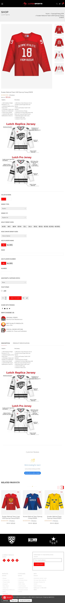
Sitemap (5, 593)
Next (62, 487)
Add (5, 291)
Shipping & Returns (9, 589)
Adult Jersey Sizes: (7, 222)
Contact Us (6, 580)
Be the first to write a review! (32, 473)
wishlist (8, 504)
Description (5, 343)
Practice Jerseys (23, 589)
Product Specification (21, 343)
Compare (27, 298)
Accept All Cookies (25, 600)
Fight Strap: (5, 287)
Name (3, 250)
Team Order (6, 582)
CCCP (20, 591)
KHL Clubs (22, 584)
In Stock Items (23, 580)
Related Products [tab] (10, 482)
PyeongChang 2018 (57, 13)
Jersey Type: (5, 204)
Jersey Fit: (4, 213)
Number (4, 268)
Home (48, 13)
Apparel (21, 578)
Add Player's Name (7, 240)
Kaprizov (21, 582)
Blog (4, 591)
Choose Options (8, 499)
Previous (59, 487)
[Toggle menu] (2, 4)
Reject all (14, 600)
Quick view (13, 499)
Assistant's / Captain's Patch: (10, 278)
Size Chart (6, 586)
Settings (5, 600)
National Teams (23, 588)
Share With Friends (8, 305)
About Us (5, 588)
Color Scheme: (6, 195)
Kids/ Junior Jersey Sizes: (9, 231)
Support (5, 584)
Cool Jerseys (22, 586)
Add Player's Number (8, 259)
